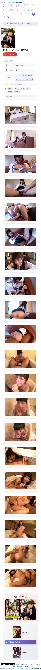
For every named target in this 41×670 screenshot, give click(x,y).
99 (12, 6)
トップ (6, 24)
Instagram (19, 666)
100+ (19, 6)
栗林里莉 (12, 24)
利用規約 (2, 668)
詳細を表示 (10, 96)
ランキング (22, 10)
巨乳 (12, 10)
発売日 (31, 10)
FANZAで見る (11, 54)
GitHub (26, 666)
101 (26, 6)
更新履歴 (20, 668)
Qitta (38, 664)
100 (5, 10)
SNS (5, 14)
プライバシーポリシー (11, 668)
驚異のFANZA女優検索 (13, 2)
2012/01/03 (19, 65)
